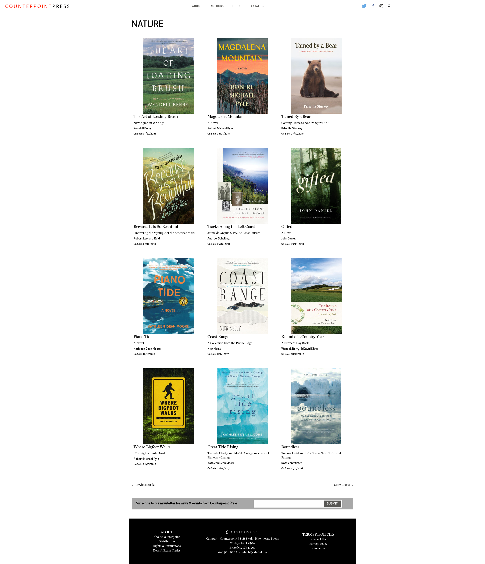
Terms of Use (318, 539)
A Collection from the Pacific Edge (229, 343)
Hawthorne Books (267, 538)
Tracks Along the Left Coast (231, 226)
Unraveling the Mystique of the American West (164, 233)
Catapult (211, 538)
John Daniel (288, 238)
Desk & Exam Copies (166, 550)
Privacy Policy (318, 543)
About (197, 6)
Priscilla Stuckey (291, 128)
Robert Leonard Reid (147, 238)
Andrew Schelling (218, 238)
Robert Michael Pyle (220, 128)
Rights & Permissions (167, 546)
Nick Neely (214, 348)
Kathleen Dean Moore (147, 348)
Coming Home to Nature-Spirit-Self (305, 123)
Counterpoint (228, 538)
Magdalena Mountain (226, 116)
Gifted (286, 226)
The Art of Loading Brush (156, 116)
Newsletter (318, 548)
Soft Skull (246, 538)
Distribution (167, 541)
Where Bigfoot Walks (152, 446)
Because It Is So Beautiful (156, 226)
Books (237, 6)
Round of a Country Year (302, 336)
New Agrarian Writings (149, 123)
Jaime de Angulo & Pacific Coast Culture (233, 233)
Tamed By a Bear (296, 116)
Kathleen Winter (291, 463)
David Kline (310, 348)
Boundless (290, 446)
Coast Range (218, 336)
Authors (217, 6)
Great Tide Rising (222, 446)
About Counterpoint (166, 537)
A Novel (212, 123)
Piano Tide (143, 336)
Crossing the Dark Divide (150, 453)
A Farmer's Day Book (295, 343)
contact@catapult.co (253, 552)
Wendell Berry (143, 128)
